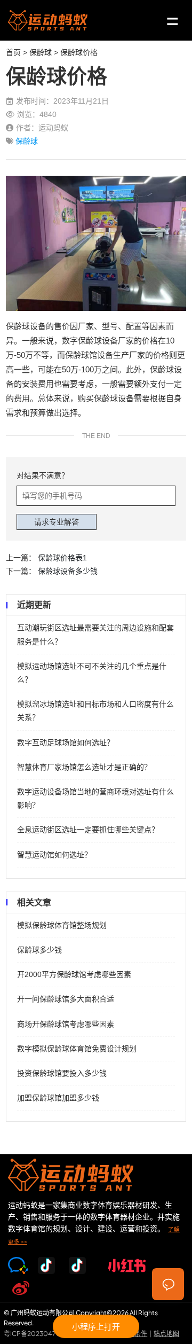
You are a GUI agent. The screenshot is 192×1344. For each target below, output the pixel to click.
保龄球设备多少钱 (68, 571)
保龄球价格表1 (62, 557)
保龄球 (40, 52)
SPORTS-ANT (47, 20)
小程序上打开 (96, 1326)
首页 (13, 52)
